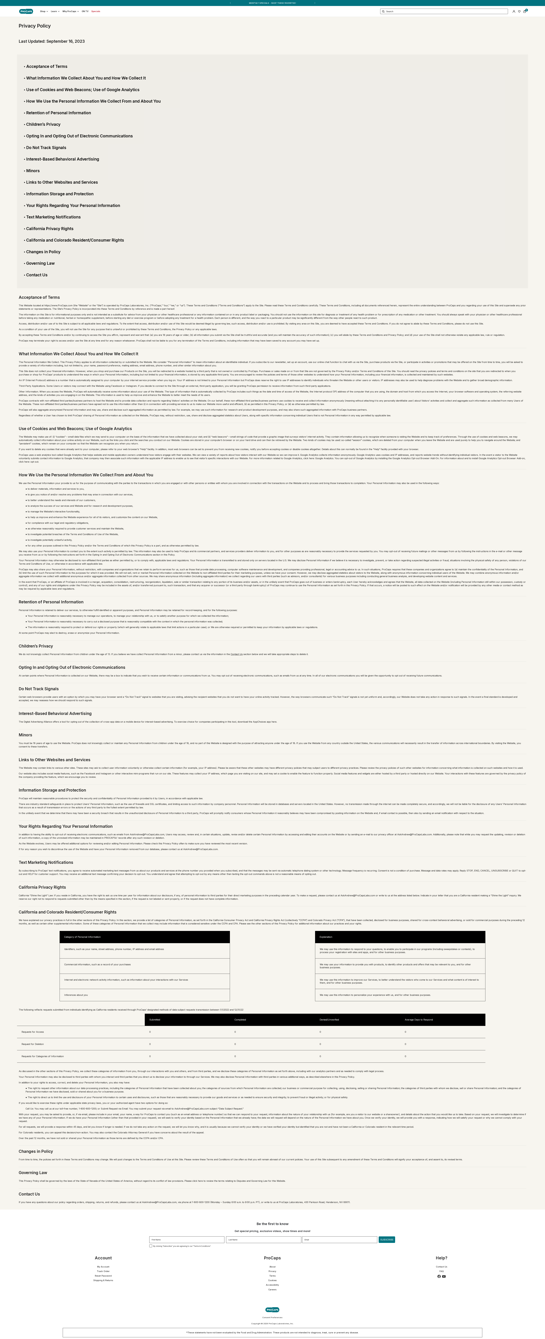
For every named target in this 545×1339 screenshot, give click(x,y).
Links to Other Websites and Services (62, 182)
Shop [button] (43, 11)
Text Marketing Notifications (53, 217)
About (273, 1266)
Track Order (103, 1271)
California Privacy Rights (50, 228)
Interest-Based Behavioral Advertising (62, 159)
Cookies (272, 1280)
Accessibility (272, 1285)
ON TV (85, 11)
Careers (272, 1289)
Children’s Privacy (43, 124)
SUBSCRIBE (387, 1239)
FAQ (442, 1271)
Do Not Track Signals (46, 147)
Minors (33, 170)
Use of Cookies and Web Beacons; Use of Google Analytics (83, 89)
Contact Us (37, 275)
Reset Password (103, 1276)
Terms (272, 1276)
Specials (95, 11)
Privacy (272, 1271)
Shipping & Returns (103, 1280)
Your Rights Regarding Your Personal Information (73, 205)
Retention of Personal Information (58, 112)
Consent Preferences (272, 1317)
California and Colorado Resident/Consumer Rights (75, 240)
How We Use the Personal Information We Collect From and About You (93, 101)
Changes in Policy (43, 251)
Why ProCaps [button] (69, 11)
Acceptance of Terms (46, 66)
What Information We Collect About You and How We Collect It (86, 78)
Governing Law (40, 263)
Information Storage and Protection (60, 193)
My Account (103, 1266)
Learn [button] (54, 11)
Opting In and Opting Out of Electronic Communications (79, 136)
